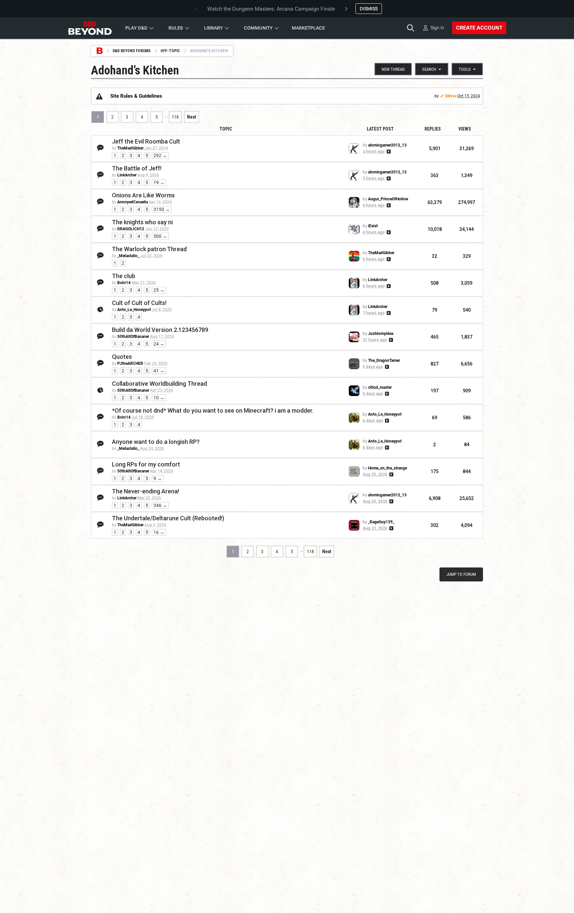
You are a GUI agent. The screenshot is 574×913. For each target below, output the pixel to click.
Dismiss (369, 8)
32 (434, 256)
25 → (158, 290)
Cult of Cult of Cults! (139, 302)
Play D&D (136, 28)
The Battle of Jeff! (136, 168)
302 (434, 525)
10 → (158, 397)
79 (434, 310)
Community (258, 28)
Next (191, 117)
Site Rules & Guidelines (136, 96)
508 (434, 283)
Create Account (479, 28)
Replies (433, 129)
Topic (226, 129)
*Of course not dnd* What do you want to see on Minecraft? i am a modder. (213, 410)
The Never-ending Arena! (145, 491)
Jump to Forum (461, 574)
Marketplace (308, 28)
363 (434, 175)
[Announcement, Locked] (99, 96)
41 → (158, 370)
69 (434, 417)
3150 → (161, 209)
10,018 (435, 229)
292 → (160, 155)
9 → (157, 478)
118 (175, 117)
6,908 (434, 498)
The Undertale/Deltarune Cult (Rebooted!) (168, 518)
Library (213, 28)
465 (434, 337)
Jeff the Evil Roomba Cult (146, 141)
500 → (160, 236)
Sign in (437, 27)
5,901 (434, 148)
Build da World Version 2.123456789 (160, 329)
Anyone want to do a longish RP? (156, 441)
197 (434, 390)
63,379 (435, 202)
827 (434, 363)
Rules (175, 28)
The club (123, 275)
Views (464, 129)
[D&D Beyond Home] (90, 28)
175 (434, 471)
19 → (158, 182)
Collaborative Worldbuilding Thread (159, 383)
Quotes (122, 356)
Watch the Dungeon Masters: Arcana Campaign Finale (271, 9)
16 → (158, 532)
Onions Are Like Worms (143, 195)
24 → (158, 344)
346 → (160, 505)
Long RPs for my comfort (146, 464)
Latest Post (380, 129)
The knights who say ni (142, 222)
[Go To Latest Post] (388, 151)
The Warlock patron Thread (149, 249)
